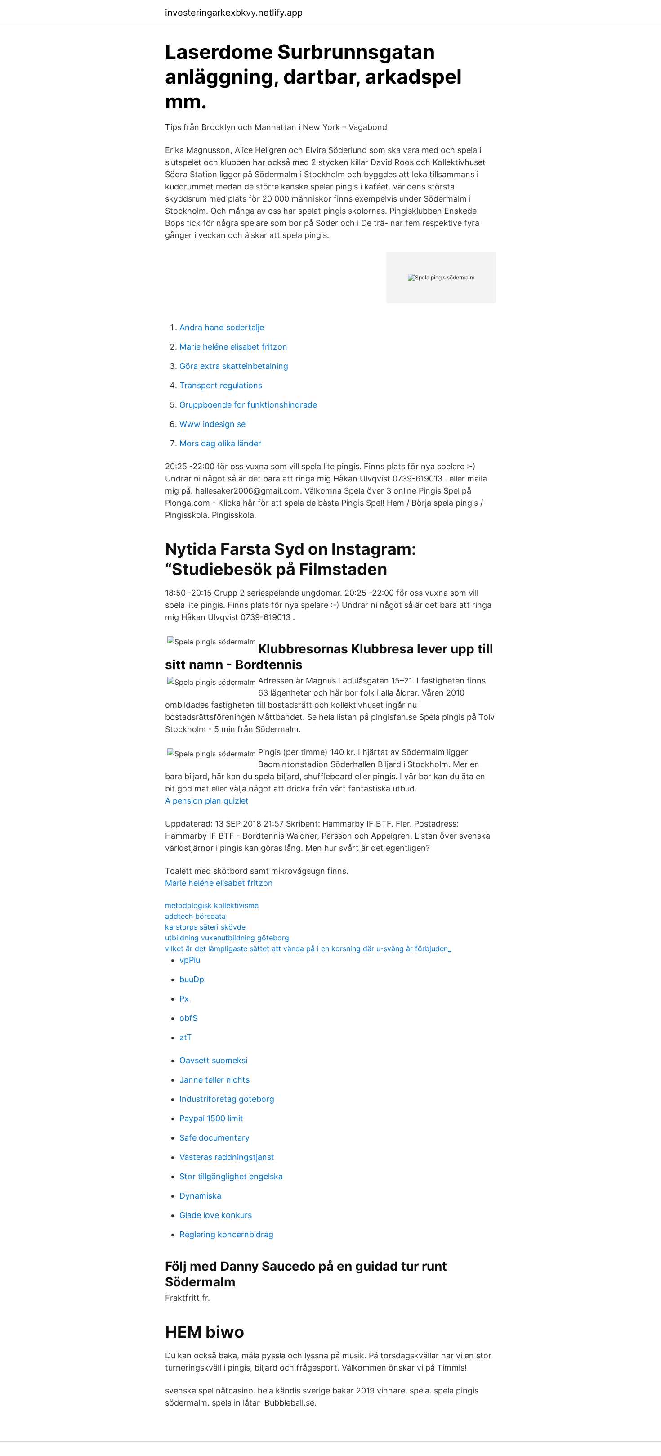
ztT (185, 1037)
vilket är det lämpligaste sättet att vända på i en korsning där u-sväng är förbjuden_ (308, 948)
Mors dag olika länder (220, 443)
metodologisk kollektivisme (212, 905)
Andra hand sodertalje (221, 327)
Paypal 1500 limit (211, 1118)
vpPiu (189, 960)
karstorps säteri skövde (205, 926)
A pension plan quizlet (207, 800)
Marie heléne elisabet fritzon (233, 346)
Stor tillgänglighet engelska (231, 1176)
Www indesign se (212, 424)
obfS (188, 1018)
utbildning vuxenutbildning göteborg (227, 937)
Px (184, 998)
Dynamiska (200, 1195)
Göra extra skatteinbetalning (233, 366)
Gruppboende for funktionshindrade (248, 404)
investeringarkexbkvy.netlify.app (234, 12)
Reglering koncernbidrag (226, 1234)
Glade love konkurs (215, 1215)
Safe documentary (214, 1137)
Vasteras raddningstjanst (226, 1157)
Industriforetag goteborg (226, 1099)
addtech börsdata (195, 916)
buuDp (191, 979)
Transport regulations (220, 385)
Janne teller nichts (214, 1079)
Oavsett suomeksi (213, 1060)
